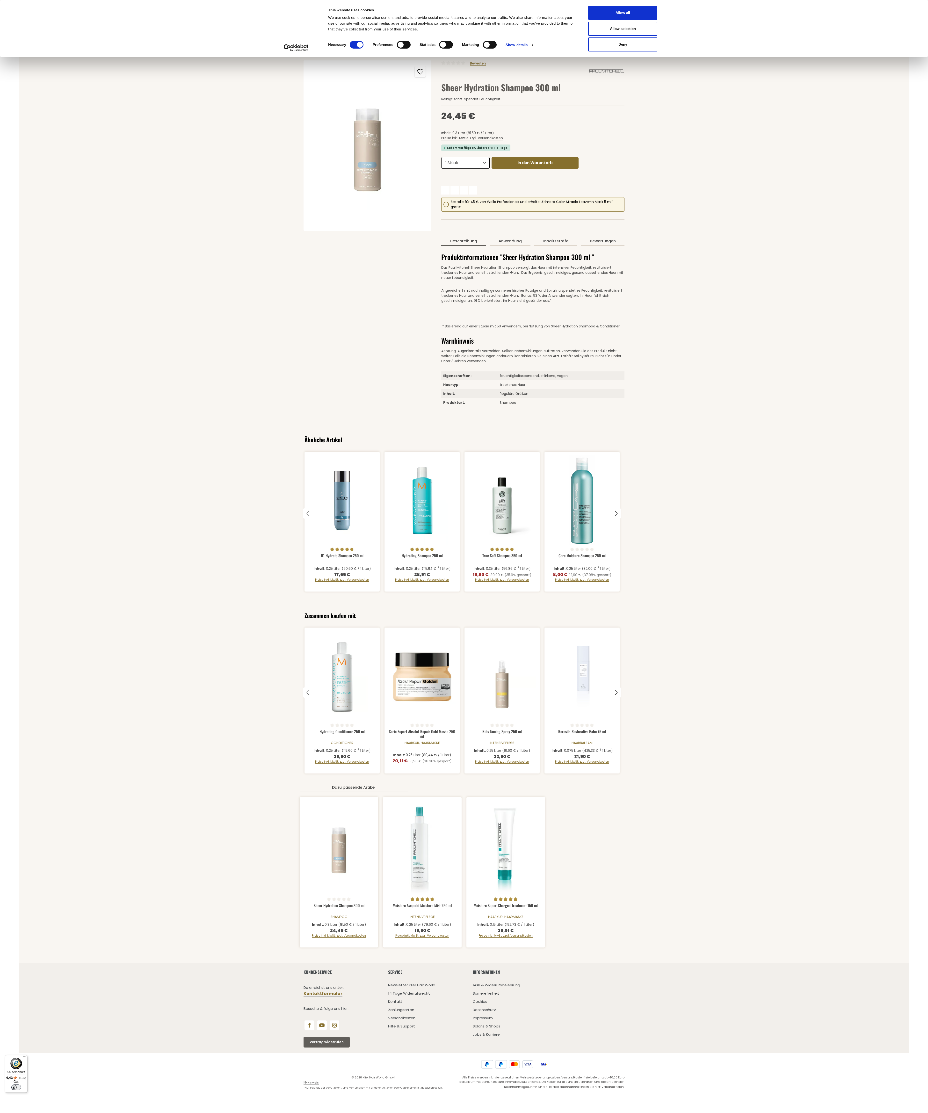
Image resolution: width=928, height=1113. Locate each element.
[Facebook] (309, 1025)
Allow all (623, 13)
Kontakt (395, 1001)
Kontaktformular (323, 993)
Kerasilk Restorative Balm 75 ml (582, 731)
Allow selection (623, 29)
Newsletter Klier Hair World (411, 985)
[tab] (463, 241)
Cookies (480, 1001)
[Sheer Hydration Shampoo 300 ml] (367, 145)
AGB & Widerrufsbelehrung (496, 985)
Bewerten (478, 63)
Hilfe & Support (401, 1026)
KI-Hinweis (311, 1082)
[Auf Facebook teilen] (445, 190)
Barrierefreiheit (486, 993)
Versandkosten (401, 1017)
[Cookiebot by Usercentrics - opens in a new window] (296, 47)
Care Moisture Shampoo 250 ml (582, 555)
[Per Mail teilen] (473, 190)
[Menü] (24, 1058)
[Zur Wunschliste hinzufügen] (420, 71)
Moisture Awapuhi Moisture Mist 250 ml (422, 905)
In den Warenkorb (535, 163)
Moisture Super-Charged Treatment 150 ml (506, 905)
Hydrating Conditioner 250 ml (342, 731)
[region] (367, 145)
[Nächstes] (616, 513)
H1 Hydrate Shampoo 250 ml (342, 555)
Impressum (483, 1017)
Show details (517, 45)
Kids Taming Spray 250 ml (502, 731)
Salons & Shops (486, 1026)
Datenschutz (484, 1009)
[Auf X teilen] (454, 190)
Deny (622, 44)
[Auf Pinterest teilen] (464, 190)
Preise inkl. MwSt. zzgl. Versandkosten (472, 138)
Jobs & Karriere (486, 1034)
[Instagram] (334, 1025)
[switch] (404, 45)
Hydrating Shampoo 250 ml (422, 555)
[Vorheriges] (308, 513)
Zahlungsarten (401, 1009)
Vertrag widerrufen (327, 1042)
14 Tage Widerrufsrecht (409, 993)
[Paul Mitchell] (606, 71)
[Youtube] (322, 1025)
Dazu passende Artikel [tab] (354, 787)
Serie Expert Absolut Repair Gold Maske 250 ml (422, 733)
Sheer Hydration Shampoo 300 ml (339, 905)
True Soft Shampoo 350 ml (502, 555)
